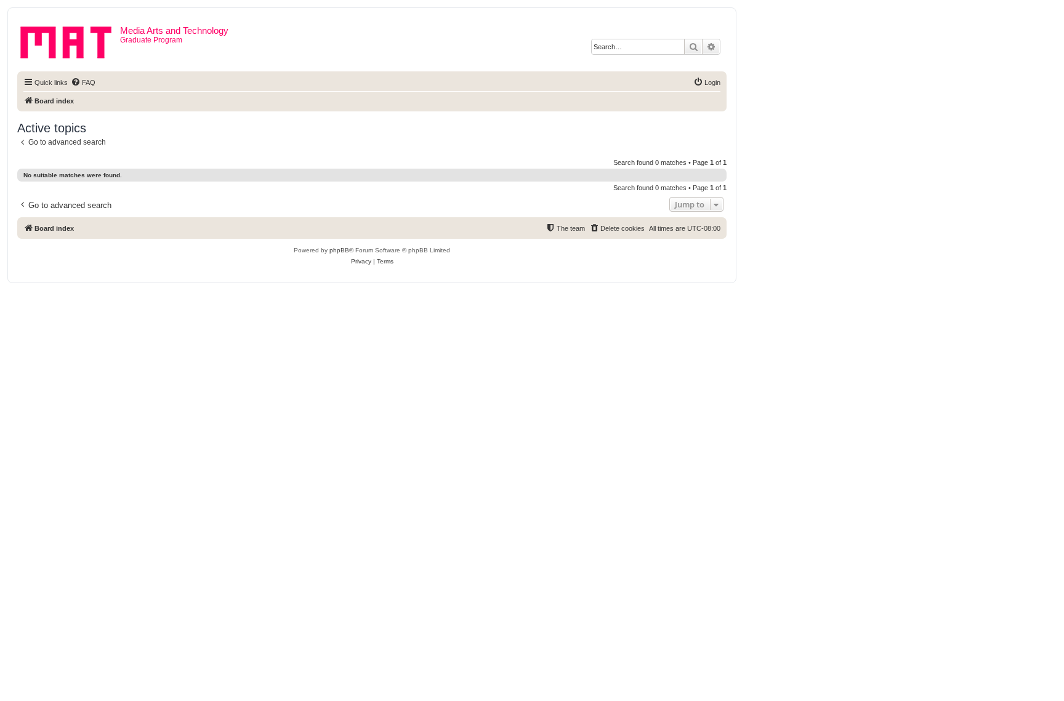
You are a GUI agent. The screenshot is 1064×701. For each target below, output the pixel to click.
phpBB (339, 250)
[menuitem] (83, 82)
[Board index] (70, 40)
